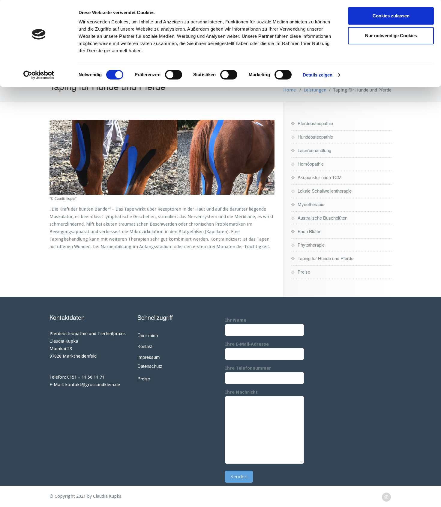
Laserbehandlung (314, 150)
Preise (304, 271)
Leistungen (315, 90)
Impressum (148, 357)
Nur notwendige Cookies (391, 35)
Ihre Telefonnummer (248, 368)
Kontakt (144, 346)
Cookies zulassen (391, 15)
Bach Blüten (309, 231)
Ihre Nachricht (241, 392)
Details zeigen (317, 74)
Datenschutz (149, 366)
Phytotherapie (311, 245)
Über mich (147, 335)
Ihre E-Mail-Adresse (247, 344)
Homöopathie (311, 163)
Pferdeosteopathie (315, 123)
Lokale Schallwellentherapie (325, 191)
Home (289, 90)
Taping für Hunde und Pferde (325, 258)
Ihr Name (235, 320)
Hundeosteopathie (315, 137)
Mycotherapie (311, 204)
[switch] (173, 75)
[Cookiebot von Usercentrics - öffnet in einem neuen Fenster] (39, 75)
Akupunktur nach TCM (320, 177)
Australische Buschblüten (322, 217)
